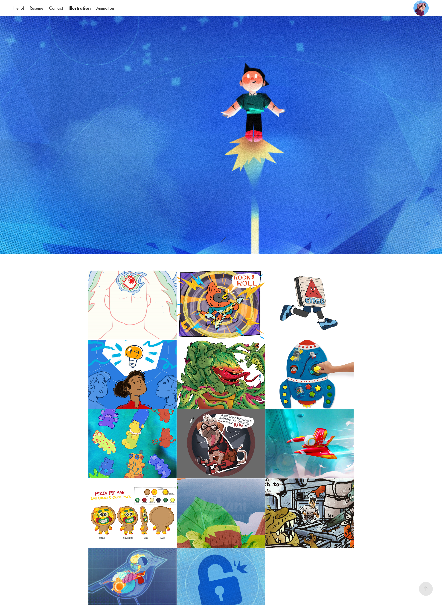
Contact (56, 8)
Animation (105, 8)
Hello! (18, 8)
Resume (37, 8)
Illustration (79, 8)
